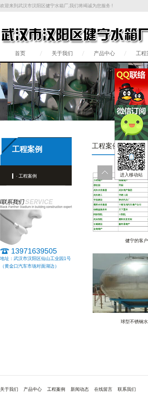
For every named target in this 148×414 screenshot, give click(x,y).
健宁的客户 (136, 240)
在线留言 (103, 389)
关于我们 (62, 53)
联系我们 (127, 389)
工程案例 (56, 389)
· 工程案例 (26, 176)
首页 (20, 53)
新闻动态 (80, 389)
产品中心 (104, 53)
